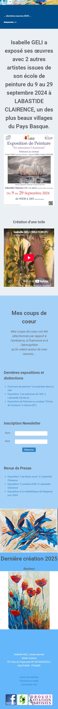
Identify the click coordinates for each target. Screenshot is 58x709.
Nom (7, 432)
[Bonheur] (29, 600)
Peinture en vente (29, 680)
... (29, 642)
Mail (7, 441)
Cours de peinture (29, 677)
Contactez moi (29, 684)
